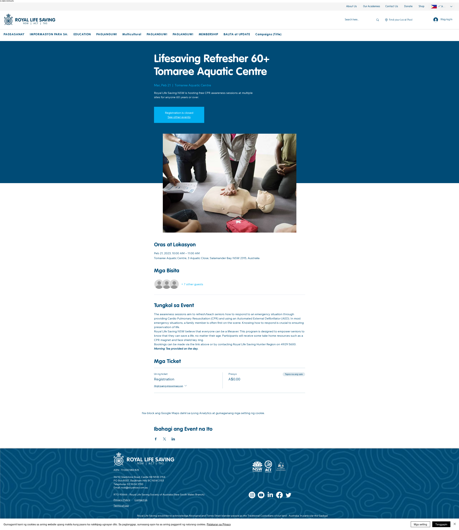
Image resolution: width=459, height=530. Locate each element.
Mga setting (420, 524)
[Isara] (455, 524)
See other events (179, 117)
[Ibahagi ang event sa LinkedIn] (173, 439)
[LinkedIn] (270, 495)
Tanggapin (441, 524)
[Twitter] (288, 495)
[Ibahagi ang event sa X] (164, 439)
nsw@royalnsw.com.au (134, 487)
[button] (14, 34)
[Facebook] (279, 495)
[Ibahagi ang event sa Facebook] (155, 439)
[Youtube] (261, 495)
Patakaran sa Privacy (219, 524)
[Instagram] (252, 495)
